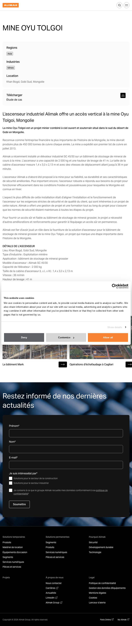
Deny (24, 337)
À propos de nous (54, 577)
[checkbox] (66, 481)
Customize (64, 337)
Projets (6, 577)
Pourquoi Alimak (97, 536)
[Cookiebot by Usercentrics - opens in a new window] (114, 286)
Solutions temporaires (14, 536)
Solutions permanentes (57, 536)
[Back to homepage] (11, 5)
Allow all (108, 337)
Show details (114, 327)
